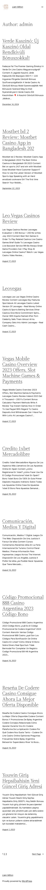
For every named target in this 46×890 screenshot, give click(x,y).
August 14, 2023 (9, 570)
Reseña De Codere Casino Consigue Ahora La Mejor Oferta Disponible (20, 696)
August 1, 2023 (8, 829)
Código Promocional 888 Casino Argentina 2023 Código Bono (23, 605)
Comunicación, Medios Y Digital (19, 524)
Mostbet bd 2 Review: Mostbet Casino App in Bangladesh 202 (19, 140)
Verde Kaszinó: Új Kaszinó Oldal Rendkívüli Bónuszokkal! (20, 49)
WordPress (27, 881)
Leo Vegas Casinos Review (21, 218)
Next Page (38, 854)
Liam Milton (17, 7)
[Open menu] (42, 7)
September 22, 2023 (11, 188)
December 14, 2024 (10, 104)
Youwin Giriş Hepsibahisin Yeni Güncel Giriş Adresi (22, 780)
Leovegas (11, 288)
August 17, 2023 (9, 261)
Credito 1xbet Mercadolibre (16, 451)
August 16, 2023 (9, 494)
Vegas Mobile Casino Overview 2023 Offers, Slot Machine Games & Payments (21, 370)
